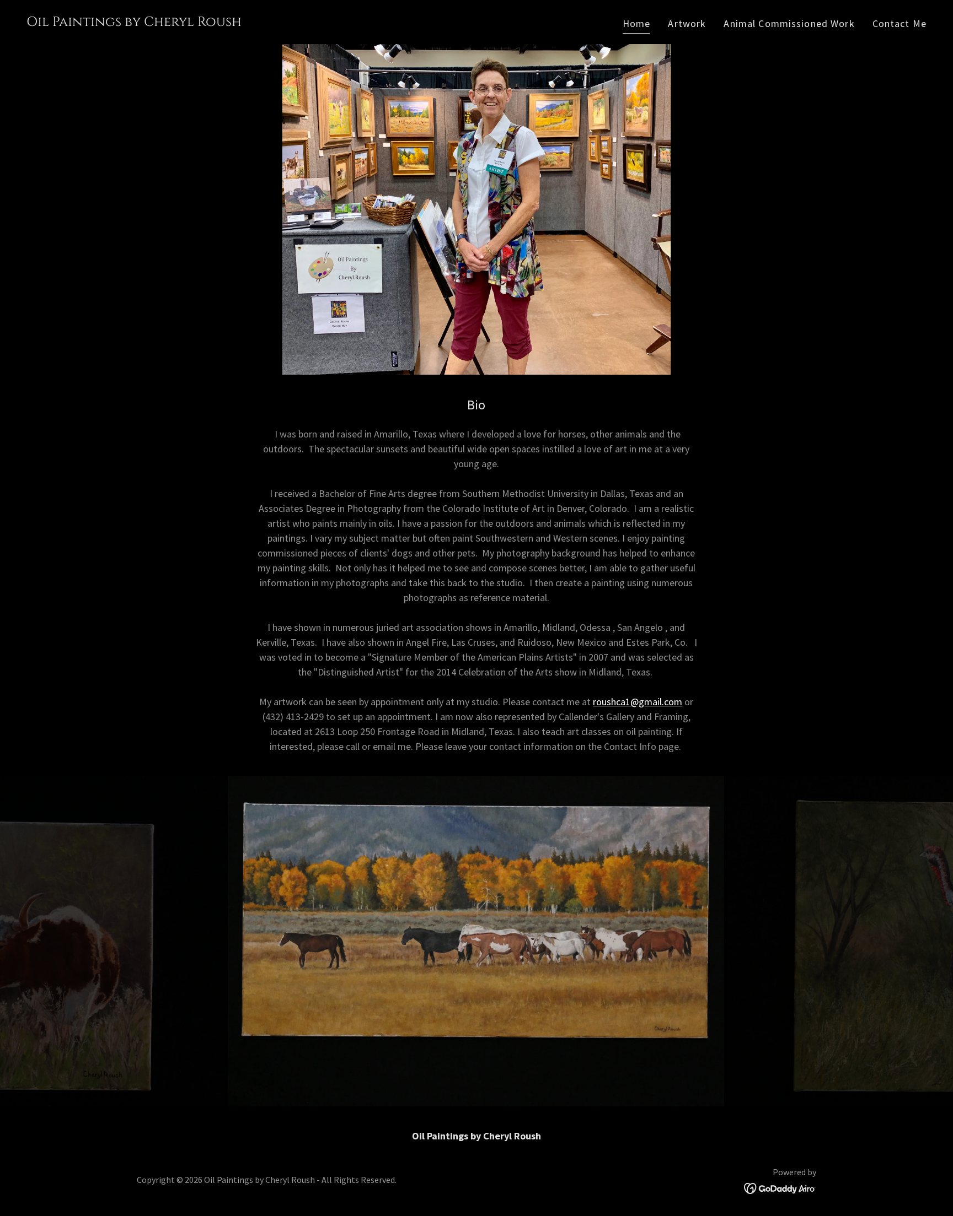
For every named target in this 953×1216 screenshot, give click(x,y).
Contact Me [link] (899, 23)
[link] (134, 22)
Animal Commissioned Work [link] (789, 23)
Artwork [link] (687, 23)
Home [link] (637, 23)
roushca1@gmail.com (637, 701)
